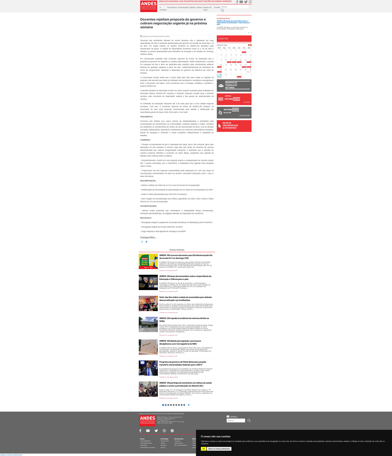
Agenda (192, 7)
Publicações (143, 445)
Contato (217, 7)
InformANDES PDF (145, 441)
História (163, 443)
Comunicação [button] (183, 7)
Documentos (178, 439)
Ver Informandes (244, 115)
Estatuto (163, 447)
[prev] (249, 45)
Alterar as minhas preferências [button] (219, 449)
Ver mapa (181, 421)
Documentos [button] (172, 7)
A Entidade (164, 439)
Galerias (195, 441)
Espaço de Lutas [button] (207, 8)
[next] (251, 45)
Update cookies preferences (11, 455)
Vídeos (194, 443)
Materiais (195, 447)
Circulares (177, 441)
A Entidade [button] (163, 8)
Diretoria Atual (165, 441)
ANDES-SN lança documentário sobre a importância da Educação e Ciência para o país (233, 22)
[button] (248, 32)
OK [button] (204, 449)
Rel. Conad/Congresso (180, 445)
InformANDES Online (146, 443)
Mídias (194, 439)
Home (142, 439)
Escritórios (163, 445)
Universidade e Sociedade (147, 447)
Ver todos (247, 102)
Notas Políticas (178, 443)
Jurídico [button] (199, 7)
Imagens (195, 445)
